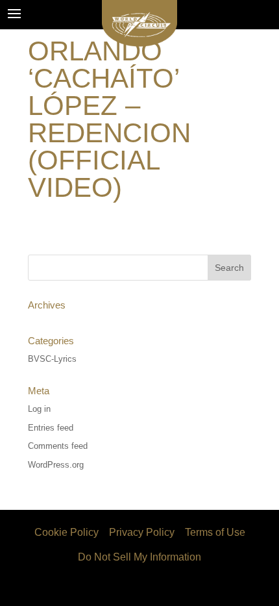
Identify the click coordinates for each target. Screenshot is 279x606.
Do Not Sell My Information (139, 556)
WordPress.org (56, 465)
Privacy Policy (142, 532)
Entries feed (50, 428)
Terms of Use (215, 532)
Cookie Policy (66, 532)
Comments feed (58, 446)
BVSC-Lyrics (52, 359)
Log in (39, 409)
